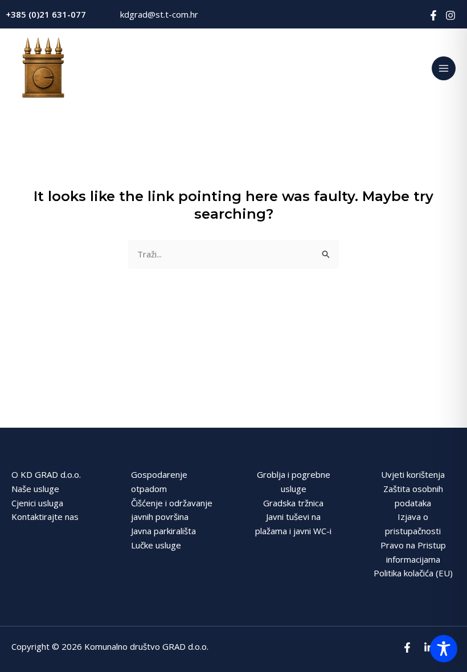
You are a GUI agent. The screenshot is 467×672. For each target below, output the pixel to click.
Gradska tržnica (293, 503)
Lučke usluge (156, 545)
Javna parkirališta (163, 530)
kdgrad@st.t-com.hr (159, 14)
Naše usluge (35, 488)
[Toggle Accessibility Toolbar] (443, 648)
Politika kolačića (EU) (413, 573)
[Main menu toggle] (444, 68)
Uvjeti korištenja (413, 474)
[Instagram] (450, 15)
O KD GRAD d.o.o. (46, 474)
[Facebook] (433, 15)
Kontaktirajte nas (45, 516)
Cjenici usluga (37, 503)
